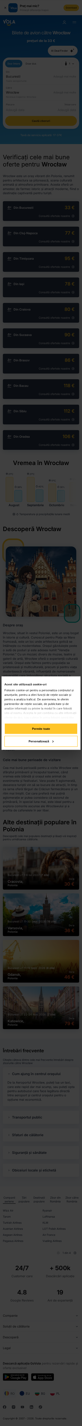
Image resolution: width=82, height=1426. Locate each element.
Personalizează (39, 741)
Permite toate (41, 728)
